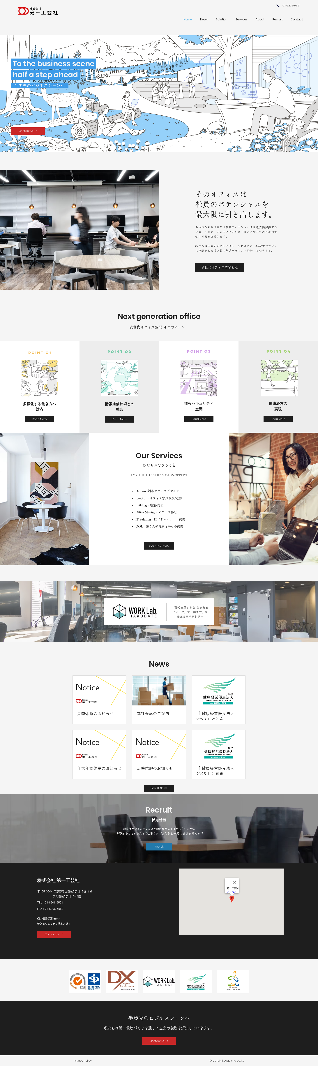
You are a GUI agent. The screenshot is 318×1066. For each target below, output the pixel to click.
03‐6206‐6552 (54, 908)
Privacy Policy (83, 1061)
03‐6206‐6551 (54, 902)
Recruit (159, 810)
